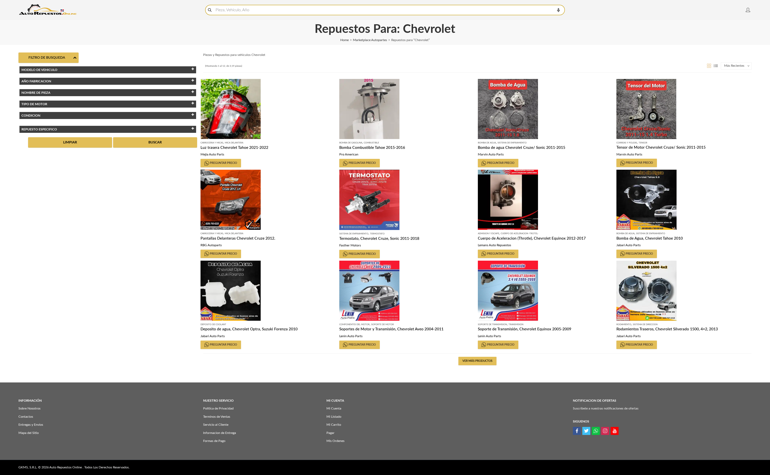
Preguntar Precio (223, 163)
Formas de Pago (214, 441)
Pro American (348, 154)
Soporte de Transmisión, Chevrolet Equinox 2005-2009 (524, 329)
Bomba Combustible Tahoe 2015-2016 (372, 148)
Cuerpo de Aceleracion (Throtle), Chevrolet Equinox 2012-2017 (532, 238)
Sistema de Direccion (645, 324)
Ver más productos (477, 361)
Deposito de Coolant (213, 324)
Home (344, 40)
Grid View (709, 66)
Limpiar (70, 142)
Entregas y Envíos (30, 424)
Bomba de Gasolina (350, 143)
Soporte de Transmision (492, 324)
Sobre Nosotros (29, 408)
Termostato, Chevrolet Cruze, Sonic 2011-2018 (379, 239)
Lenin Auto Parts (351, 336)
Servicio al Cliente (215, 424)
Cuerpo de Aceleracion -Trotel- (519, 233)
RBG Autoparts (211, 245)
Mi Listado (333, 416)
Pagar (330, 433)
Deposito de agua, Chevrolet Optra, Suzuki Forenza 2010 (249, 329)
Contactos (25, 416)
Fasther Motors (350, 245)
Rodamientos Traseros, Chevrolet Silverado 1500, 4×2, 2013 (667, 329)
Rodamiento (623, 324)
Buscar (155, 142)
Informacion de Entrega (219, 433)
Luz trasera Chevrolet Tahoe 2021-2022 (234, 148)
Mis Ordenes (335, 441)
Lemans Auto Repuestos (494, 245)
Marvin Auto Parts (491, 154)
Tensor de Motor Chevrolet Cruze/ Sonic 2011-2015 (661, 147)
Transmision (516, 324)
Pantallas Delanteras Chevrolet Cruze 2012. (238, 238)
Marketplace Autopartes (370, 40)
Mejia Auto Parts (212, 154)
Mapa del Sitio (28, 433)
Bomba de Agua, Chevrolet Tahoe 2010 (649, 238)
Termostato (377, 234)
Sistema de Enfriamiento (512, 143)
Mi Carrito (333, 424)
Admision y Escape (488, 233)
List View (716, 66)
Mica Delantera (234, 143)
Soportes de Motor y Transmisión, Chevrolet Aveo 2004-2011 (391, 329)
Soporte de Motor (382, 324)
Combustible (371, 143)
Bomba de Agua (487, 143)
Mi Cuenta (333, 408)
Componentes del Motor (354, 324)
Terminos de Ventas (216, 416)
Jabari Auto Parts (628, 245)
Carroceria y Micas (212, 143)
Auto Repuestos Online (66, 467)
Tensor (643, 143)
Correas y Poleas (626, 143)
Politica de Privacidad (218, 408)
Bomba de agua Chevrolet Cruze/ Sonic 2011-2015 (521, 148)
